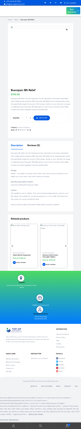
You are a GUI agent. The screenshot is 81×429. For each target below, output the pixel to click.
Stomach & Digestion (23, 127)
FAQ (57, 340)
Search (40, 426)
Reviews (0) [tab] (33, 145)
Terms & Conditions (62, 334)
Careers (58, 344)
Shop (16, 20)
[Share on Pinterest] (28, 130)
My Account (13, 426)
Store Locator (10, 365)
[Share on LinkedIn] (21, 130)
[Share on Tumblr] (23, 130)
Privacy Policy (60, 337)
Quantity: (16, 118)
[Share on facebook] (16, 130)
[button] (66, 29)
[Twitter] (50, 3)
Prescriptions (60, 347)
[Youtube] (61, 3)
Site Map (9, 371)
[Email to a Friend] (30, 130)
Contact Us (9, 368)
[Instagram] (56, 3)
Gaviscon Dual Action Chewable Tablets (50, 256)
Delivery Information (12, 359)
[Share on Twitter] (18, 130)
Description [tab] (17, 145)
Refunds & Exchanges (13, 362)
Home (10, 20)
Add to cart (43, 118)
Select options (21, 262)
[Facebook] (45, 3)
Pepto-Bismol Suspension (22, 255)
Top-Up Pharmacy (39, 381)
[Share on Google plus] (25, 130)
